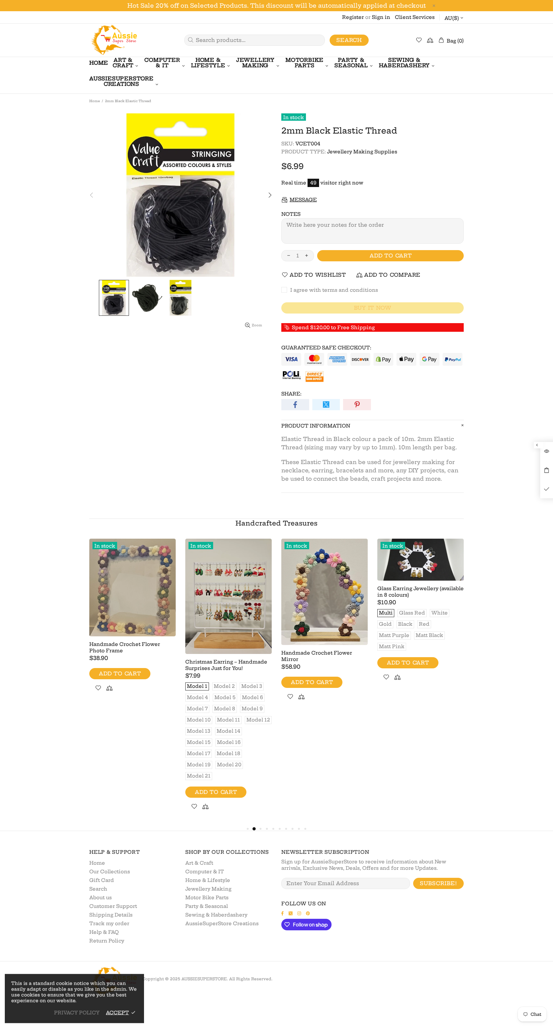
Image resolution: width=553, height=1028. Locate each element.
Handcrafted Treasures (276, 523)
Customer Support (113, 906)
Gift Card (101, 880)
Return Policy (106, 941)
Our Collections (109, 872)
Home (94, 101)
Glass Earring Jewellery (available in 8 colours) (420, 591)
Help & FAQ (104, 932)
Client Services (415, 17)
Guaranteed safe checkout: (326, 348)
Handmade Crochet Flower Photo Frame (124, 647)
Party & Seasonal (206, 906)
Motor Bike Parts (206, 897)
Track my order (109, 923)
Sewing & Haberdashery (216, 915)
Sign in (381, 17)
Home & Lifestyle (207, 880)
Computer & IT (204, 872)
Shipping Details (110, 915)
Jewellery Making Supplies (362, 152)
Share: (291, 394)
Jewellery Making (208, 889)
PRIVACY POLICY (77, 1012)
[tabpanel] (132, 623)
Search (349, 40)
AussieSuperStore (113, 40)
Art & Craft (199, 863)
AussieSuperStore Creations (222, 923)
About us (100, 897)
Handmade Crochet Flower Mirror (316, 656)
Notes (291, 214)
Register (353, 17)
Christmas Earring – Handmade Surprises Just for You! (226, 665)
